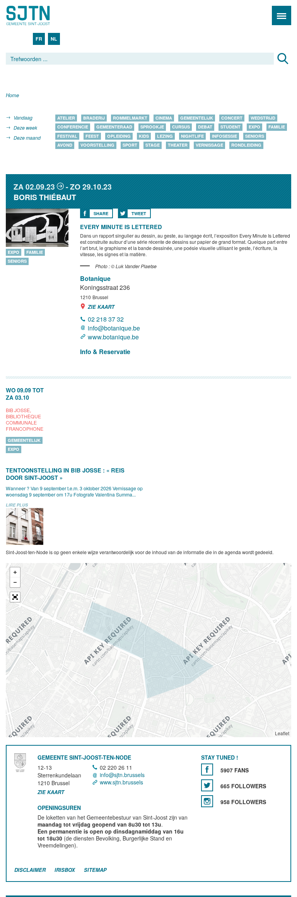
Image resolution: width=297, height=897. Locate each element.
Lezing (165, 136)
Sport (130, 145)
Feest (92, 136)
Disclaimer (30, 869)
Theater (178, 145)
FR (39, 38)
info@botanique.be (114, 328)
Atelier (66, 118)
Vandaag (23, 117)
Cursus (181, 127)
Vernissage (209, 145)
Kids (144, 136)
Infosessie (224, 136)
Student (230, 127)
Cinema (163, 118)
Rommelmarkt (130, 118)
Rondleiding (246, 145)
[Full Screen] (15, 597)
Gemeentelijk (196, 118)
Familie (276, 127)
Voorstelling (97, 145)
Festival (67, 136)
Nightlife (192, 136)
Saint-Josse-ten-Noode (39, 15)
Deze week (25, 127)
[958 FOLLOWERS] (207, 801)
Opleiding (119, 136)
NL (54, 38)
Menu (281, 15)
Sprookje (152, 127)
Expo (254, 127)
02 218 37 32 (106, 319)
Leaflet (282, 733)
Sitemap (95, 869)
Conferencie (72, 127)
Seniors (254, 136)
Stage (152, 145)
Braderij (94, 118)
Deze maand (27, 137)
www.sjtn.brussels (121, 782)
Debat (205, 127)
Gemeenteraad (114, 127)
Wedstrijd (263, 118)
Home (12, 95)
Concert (231, 118)
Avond (64, 145)
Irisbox (65, 869)
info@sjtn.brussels (122, 774)
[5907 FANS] (207, 769)
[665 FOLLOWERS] (207, 785)
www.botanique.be (113, 336)
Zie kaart (101, 306)
